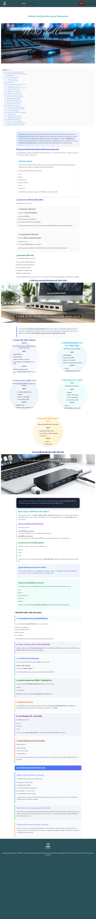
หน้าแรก (24, 3)
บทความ (28, 3)
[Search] (20, 3)
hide (10, 70)
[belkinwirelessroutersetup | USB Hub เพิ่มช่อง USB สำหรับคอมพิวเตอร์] (9, 3)
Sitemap (33, 3)
